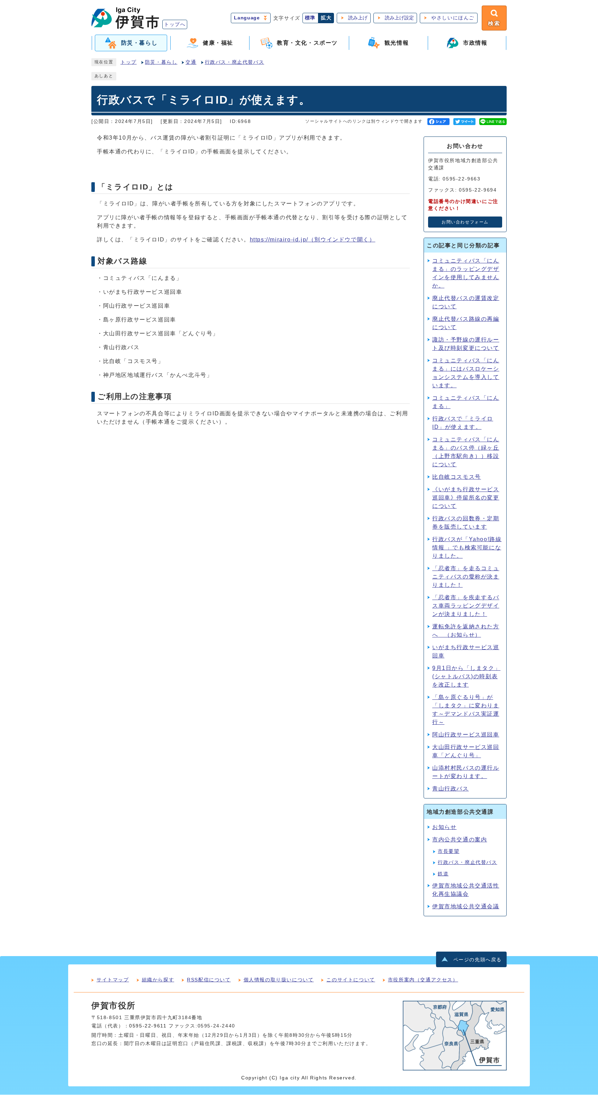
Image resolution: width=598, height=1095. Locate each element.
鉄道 (443, 873)
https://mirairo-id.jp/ (312, 239)
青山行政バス (450, 789)
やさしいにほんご (452, 17)
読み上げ (358, 17)
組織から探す (158, 979)
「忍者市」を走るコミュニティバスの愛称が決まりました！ (465, 576)
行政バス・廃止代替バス (234, 62)
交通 (190, 62)
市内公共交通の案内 (459, 839)
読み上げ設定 (399, 17)
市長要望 (448, 851)
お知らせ (444, 827)
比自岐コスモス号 (456, 477)
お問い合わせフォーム (465, 222)
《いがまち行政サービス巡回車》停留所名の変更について (465, 497)
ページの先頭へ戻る (477, 959)
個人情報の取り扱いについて (279, 979)
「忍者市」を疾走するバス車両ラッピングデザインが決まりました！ (465, 605)
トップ (128, 62)
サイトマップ (113, 979)
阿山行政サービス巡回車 (465, 735)
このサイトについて (350, 979)
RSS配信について (208, 979)
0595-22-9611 (147, 1025)
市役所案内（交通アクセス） (423, 979)
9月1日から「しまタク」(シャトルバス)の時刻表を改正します (466, 676)
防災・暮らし (161, 62)
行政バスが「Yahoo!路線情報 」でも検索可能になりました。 (466, 547)
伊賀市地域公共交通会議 (465, 906)
